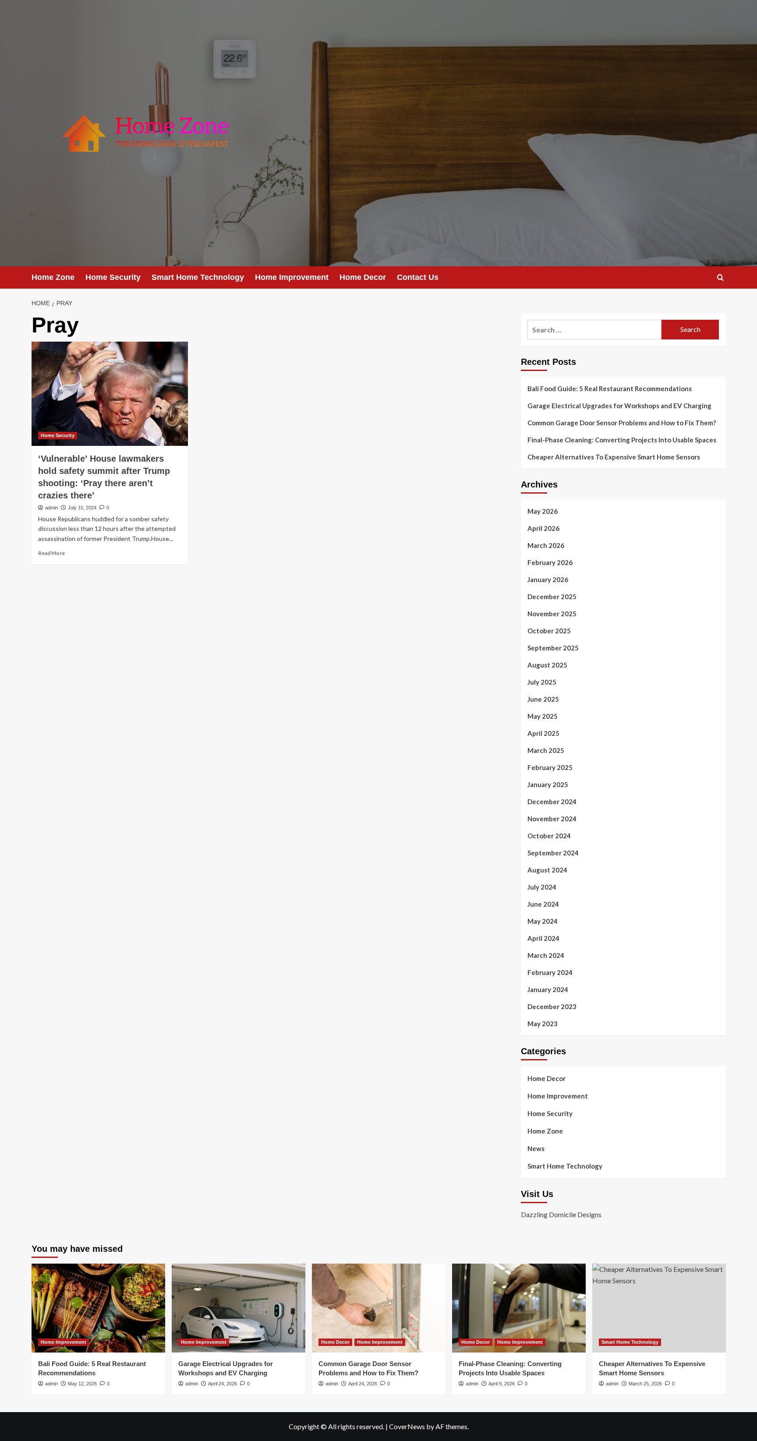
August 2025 (547, 665)
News (536, 1148)
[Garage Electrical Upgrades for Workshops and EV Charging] (238, 1308)
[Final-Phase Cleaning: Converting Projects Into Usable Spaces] (519, 1308)
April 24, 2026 (222, 1383)
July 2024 (541, 887)
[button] (720, 277)
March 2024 (545, 955)
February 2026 (550, 562)
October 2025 (549, 631)
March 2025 (545, 750)
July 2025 (541, 682)
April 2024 (543, 938)
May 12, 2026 (82, 1383)
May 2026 (542, 511)
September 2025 (553, 648)
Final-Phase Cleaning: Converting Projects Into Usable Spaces (621, 440)
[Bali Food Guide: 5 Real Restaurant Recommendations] (98, 1308)
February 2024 (550, 972)
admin (51, 507)
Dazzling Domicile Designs (561, 1214)
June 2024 (543, 904)
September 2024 (553, 853)
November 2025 (552, 614)
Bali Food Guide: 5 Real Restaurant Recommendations (610, 388)
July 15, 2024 (82, 507)
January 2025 (547, 784)
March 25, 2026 (645, 1383)
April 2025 (543, 733)
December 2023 (552, 1006)
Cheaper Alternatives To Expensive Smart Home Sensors (613, 457)
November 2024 (552, 819)
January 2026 (547, 579)
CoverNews (407, 1426)
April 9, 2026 (501, 1383)
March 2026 (545, 545)
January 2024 (547, 989)
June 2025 (543, 699)
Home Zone (53, 277)
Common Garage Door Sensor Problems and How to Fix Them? (621, 423)
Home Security (113, 277)
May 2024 (542, 921)
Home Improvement (292, 277)
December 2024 (552, 801)
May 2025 (542, 716)
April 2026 (543, 528)
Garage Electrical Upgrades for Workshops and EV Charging (619, 406)
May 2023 (542, 1024)
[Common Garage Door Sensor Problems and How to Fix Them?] (379, 1308)
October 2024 (549, 836)
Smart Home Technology (198, 277)
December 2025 (552, 596)
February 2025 (550, 767)
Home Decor (363, 277)
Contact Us (418, 277)
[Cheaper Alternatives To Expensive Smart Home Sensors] (659, 1308)
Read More (51, 553)
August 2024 (547, 870)
